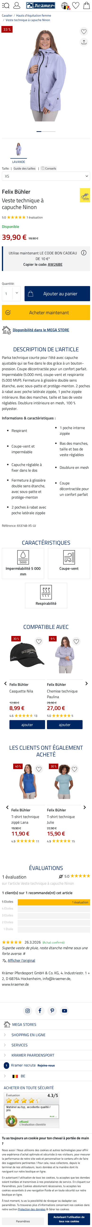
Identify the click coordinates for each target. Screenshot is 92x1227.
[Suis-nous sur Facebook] (40, 1011)
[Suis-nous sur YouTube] (64, 1011)
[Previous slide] (5, 153)
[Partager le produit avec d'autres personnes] (83, 42)
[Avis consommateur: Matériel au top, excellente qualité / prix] (31, 1110)
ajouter (65, 724)
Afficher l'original (21, 960)
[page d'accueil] (40, 5)
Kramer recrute (30, 1065)
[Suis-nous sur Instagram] (27, 1011)
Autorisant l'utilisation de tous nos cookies (69, 1219)
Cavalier (7, 15)
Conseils (51, 168)
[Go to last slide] (5, 683)
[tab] (39, 131)
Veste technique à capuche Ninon (28, 19)
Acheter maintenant (49, 312)
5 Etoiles (7, 901)
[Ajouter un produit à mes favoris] (83, 31)
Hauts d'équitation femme (33, 15)
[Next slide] (86, 153)
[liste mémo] (75, 5)
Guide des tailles (24, 168)
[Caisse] (86, 5)
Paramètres (23, 1221)
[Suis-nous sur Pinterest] (52, 1011)
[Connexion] (16, 5)
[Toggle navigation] (5, 5)
